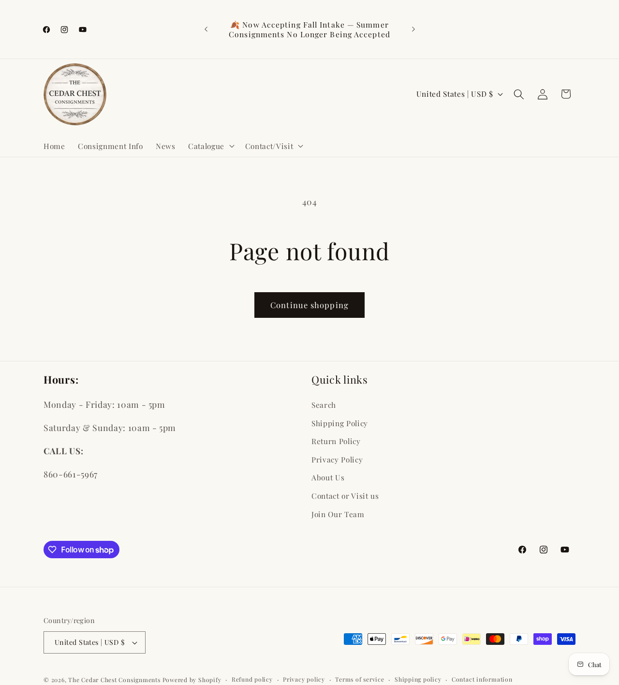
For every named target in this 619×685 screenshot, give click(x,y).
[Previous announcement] (206, 29)
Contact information (482, 679)
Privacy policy (304, 679)
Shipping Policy (339, 422)
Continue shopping (309, 304)
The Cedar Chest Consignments (114, 680)
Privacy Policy (337, 459)
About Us (327, 477)
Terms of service (359, 679)
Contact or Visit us (345, 495)
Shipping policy (418, 679)
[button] (210, 145)
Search (323, 404)
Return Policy (336, 440)
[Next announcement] (413, 29)
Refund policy (252, 679)
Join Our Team (338, 513)
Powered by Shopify (191, 680)
